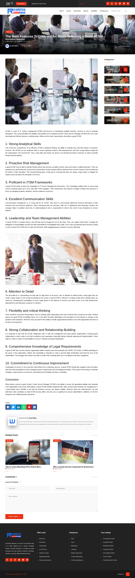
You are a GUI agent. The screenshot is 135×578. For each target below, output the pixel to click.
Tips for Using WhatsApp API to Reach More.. (23, 467)
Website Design (44, 553)
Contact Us (120, 574)
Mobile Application (76, 553)
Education (77, 11)
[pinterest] (128, 3)
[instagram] (116, 3)
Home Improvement (45, 560)
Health (86, 11)
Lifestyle (73, 549)
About (61, 11)
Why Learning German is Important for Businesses (73, 467)
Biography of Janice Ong (39, 3)
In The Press (43, 549)
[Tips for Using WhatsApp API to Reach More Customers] (27, 452)
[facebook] (108, 3)
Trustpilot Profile (108, 542)
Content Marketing (76, 556)
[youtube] (124, 3)
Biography (74, 546)
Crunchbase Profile (109, 538)
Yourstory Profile (108, 549)
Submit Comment (14, 516)
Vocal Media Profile (108, 553)
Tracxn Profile (107, 556)
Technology (104, 11)
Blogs (69, 11)
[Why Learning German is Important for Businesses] (75, 452)
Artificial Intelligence (77, 560)
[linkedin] (120, 3)
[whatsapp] (112, 3)
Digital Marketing (44, 556)
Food (72, 542)
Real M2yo (33, 418)
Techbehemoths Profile (110, 560)
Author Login (115, 11)
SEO (72, 538)
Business (94, 11)
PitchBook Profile (108, 546)
